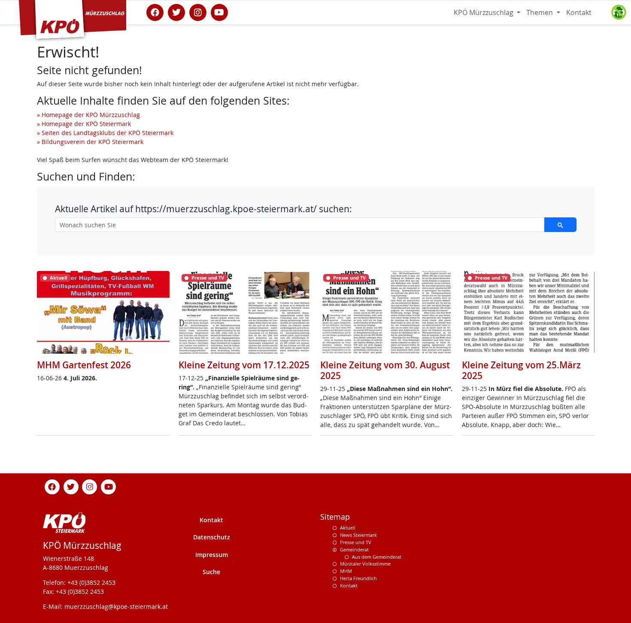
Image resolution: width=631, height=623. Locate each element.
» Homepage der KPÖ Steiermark (84, 124)
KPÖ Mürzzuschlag (484, 12)
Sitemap (335, 517)
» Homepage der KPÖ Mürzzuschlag (88, 115)
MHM (346, 571)
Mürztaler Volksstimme (365, 563)
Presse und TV (355, 542)
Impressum (211, 555)
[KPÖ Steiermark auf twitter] (176, 11)
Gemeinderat (354, 549)
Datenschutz (211, 537)
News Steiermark (358, 535)
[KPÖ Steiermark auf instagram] (198, 11)
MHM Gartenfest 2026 (84, 365)
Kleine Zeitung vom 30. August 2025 (385, 370)
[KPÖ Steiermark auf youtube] (219, 11)
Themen (540, 12)
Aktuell (347, 527)
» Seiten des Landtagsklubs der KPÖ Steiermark (105, 133)
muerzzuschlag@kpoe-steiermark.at (116, 606)
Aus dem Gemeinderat (376, 557)
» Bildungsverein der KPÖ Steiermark (90, 142)
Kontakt (579, 12)
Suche (211, 572)
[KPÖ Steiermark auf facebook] (155, 11)
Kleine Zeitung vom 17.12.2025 (244, 365)
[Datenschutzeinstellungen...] (618, 12)
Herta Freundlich (358, 578)
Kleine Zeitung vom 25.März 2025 (521, 370)
